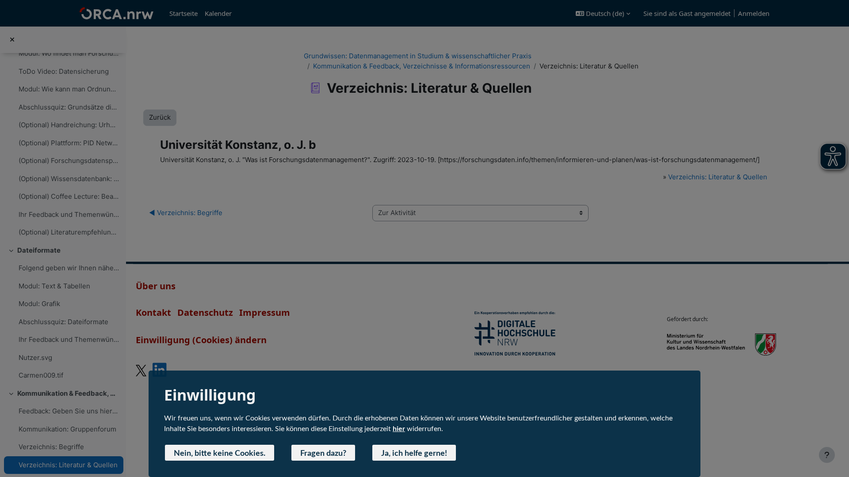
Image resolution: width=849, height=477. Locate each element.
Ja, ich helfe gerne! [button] (414, 454)
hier (399, 428)
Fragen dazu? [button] (323, 454)
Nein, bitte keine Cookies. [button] (219, 454)
